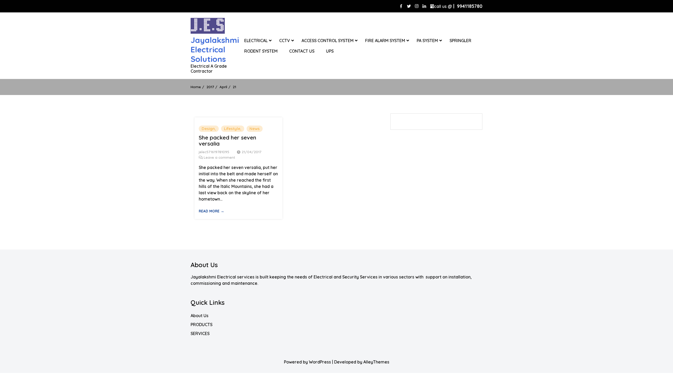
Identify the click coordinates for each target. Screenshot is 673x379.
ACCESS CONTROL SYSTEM (328, 40)
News (254, 128)
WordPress (320, 362)
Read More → (211, 211)
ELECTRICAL (256, 40)
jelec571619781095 (214, 151)
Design (208, 128)
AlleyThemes (376, 362)
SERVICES (200, 333)
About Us (199, 315)
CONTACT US (301, 51)
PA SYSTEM (427, 40)
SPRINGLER (460, 40)
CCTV (284, 40)
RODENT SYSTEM (261, 51)
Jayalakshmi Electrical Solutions (215, 49)
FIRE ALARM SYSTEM (385, 40)
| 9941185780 (458, 6)
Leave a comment (219, 157)
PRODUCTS (201, 324)
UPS (330, 51)
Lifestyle (232, 128)
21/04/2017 (251, 151)
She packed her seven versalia (227, 140)
